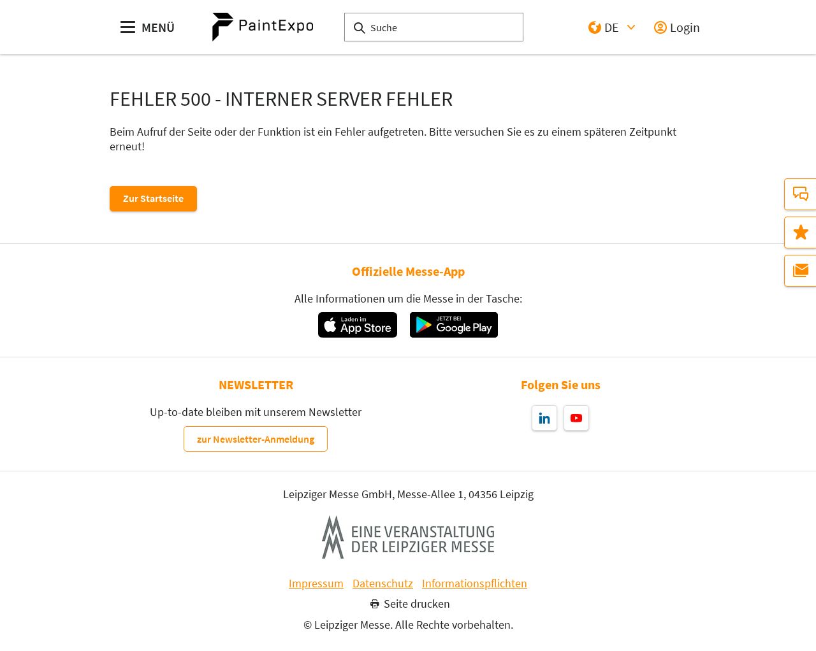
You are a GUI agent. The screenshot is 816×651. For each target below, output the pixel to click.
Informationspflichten (474, 583)
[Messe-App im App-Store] (357, 325)
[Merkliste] (800, 232)
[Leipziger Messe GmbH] (408, 537)
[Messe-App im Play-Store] (454, 325)
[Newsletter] (800, 271)
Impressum (316, 583)
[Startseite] (262, 27)
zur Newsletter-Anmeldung (255, 439)
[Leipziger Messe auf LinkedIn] (544, 418)
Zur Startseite (153, 198)
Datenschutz (383, 583)
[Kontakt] (800, 194)
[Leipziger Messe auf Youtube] (576, 418)
